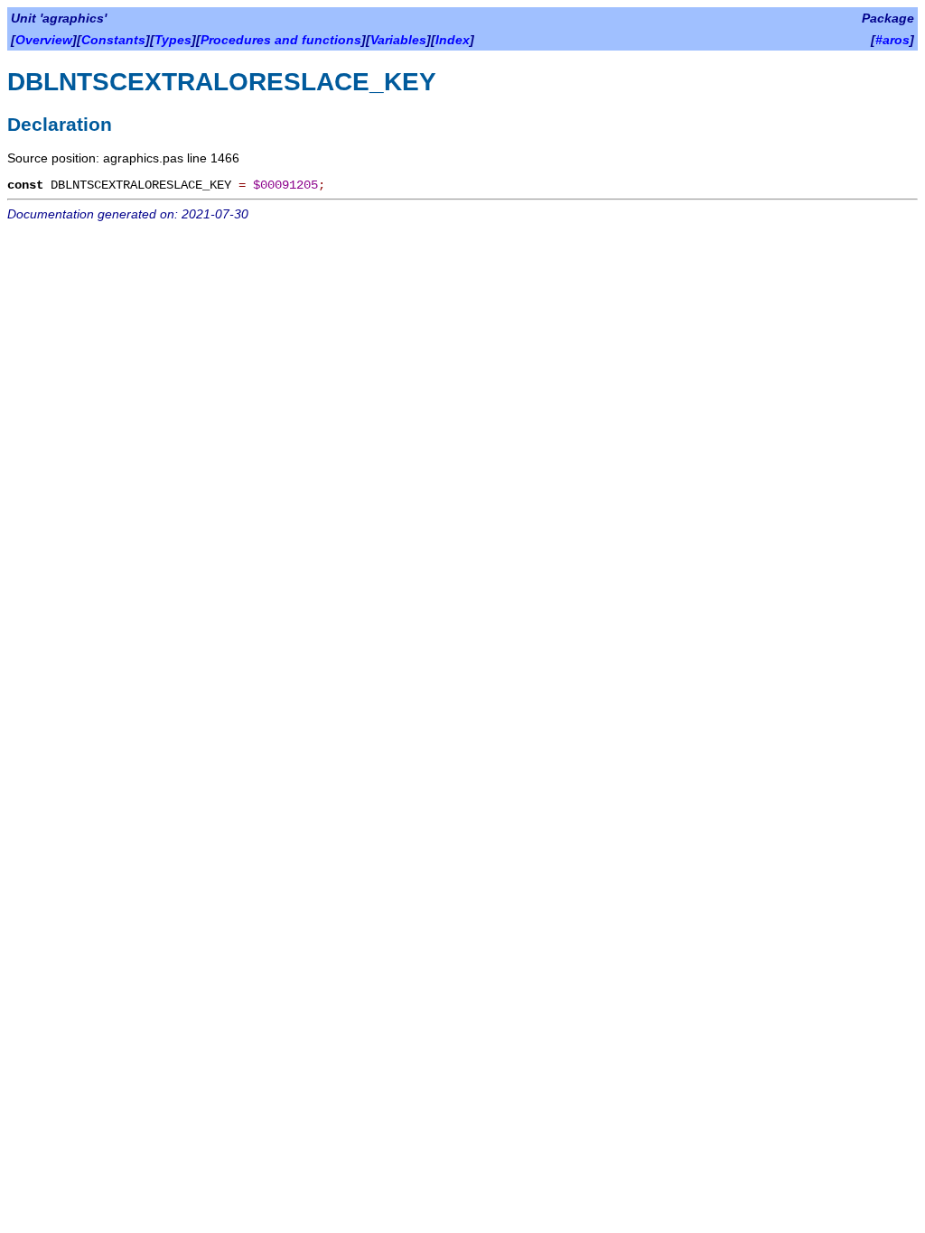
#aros (892, 39)
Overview (43, 39)
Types (173, 39)
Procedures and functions (281, 39)
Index (452, 39)
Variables (398, 39)
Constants (113, 39)
